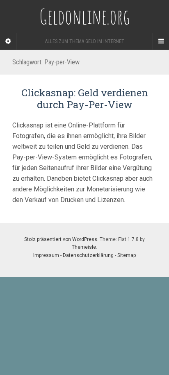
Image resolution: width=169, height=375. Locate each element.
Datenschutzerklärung (88, 255)
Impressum (46, 255)
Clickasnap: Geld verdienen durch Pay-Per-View (84, 98)
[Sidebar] (8, 41)
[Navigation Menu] (161, 41)
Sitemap (126, 255)
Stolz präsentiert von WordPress (60, 239)
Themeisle (84, 247)
